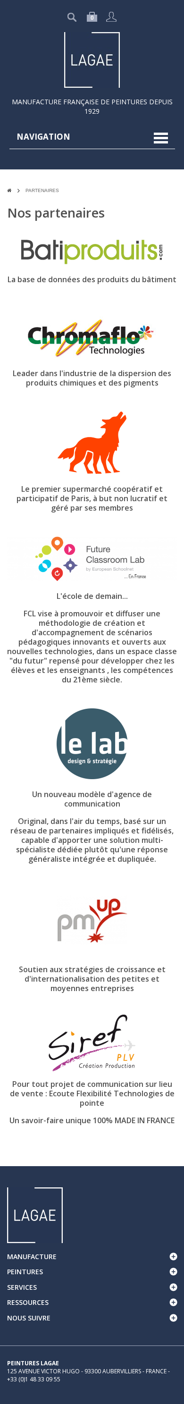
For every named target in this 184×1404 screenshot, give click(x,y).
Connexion (111, 17)
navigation (43, 136)
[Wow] (35, 1214)
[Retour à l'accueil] (9, 190)
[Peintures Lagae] (92, 59)
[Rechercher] (53, 17)
